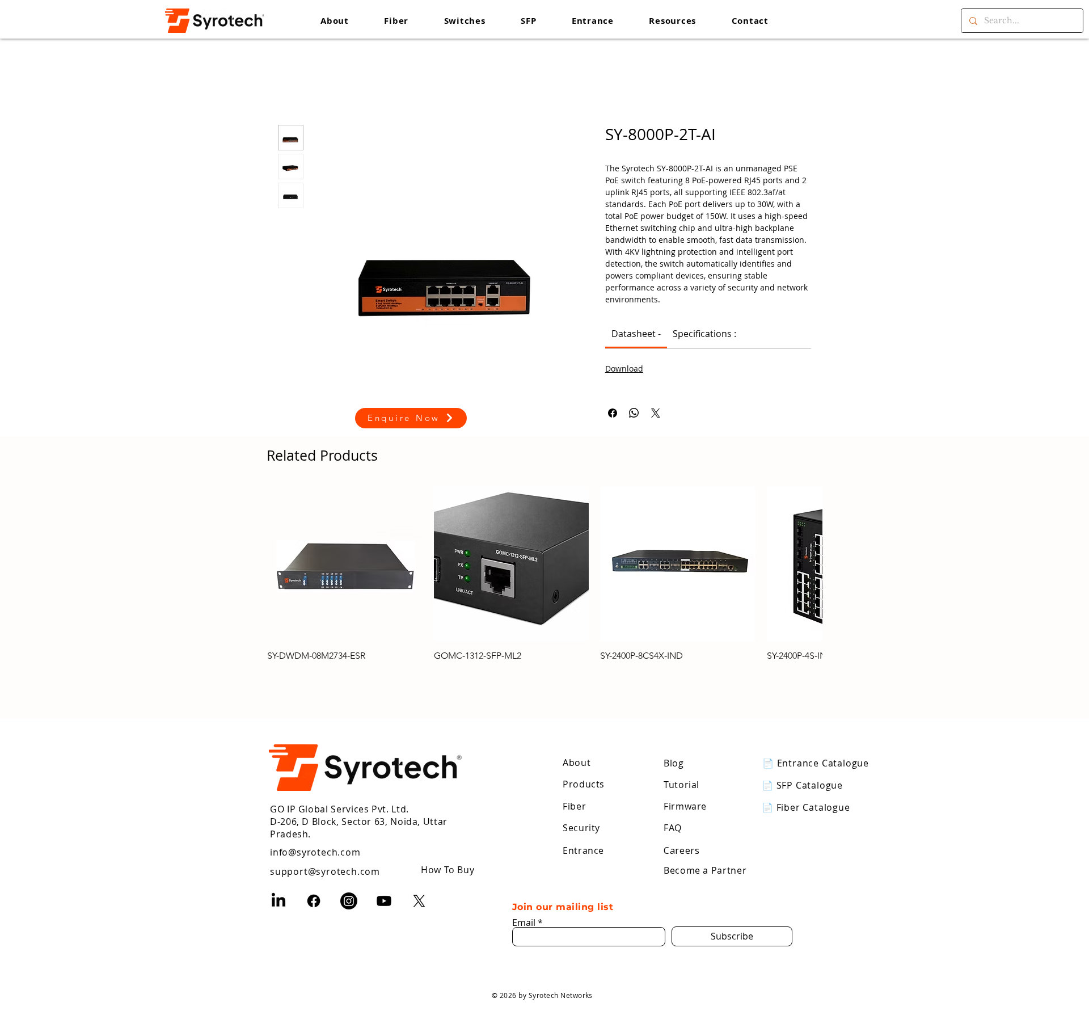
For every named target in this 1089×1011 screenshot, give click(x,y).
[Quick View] (345, 564)
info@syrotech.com (315, 841)
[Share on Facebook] (612, 413)
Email (523, 911)
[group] (544, 574)
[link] (636, 333)
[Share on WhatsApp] (634, 413)
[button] (672, 20)
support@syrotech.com (325, 860)
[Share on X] (655, 413)
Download (624, 368)
